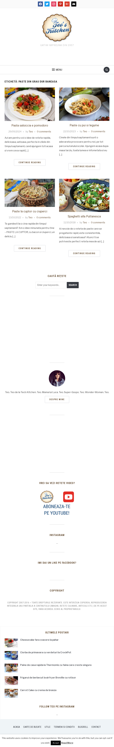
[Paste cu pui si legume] (84, 104)
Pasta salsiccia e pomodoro (29, 125)
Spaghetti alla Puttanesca (84, 216)
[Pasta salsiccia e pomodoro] (30, 104)
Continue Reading (30, 162)
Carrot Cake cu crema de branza (38, 690)
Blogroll (83, 727)
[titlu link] (57, 502)
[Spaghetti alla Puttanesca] (84, 195)
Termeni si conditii (64, 727)
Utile (47, 727)
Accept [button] (56, 743)
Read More (67, 743)
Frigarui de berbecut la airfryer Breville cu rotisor (48, 677)
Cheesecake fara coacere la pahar (39, 639)
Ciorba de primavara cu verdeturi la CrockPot (45, 652)
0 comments (44, 131)
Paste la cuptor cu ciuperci (29, 211)
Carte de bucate (32, 727)
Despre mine (57, 399)
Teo (31, 131)
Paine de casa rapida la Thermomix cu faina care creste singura (55, 665)
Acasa (16, 727)
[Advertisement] (57, 56)
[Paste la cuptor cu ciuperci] (30, 192)
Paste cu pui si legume (84, 125)
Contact (96, 727)
